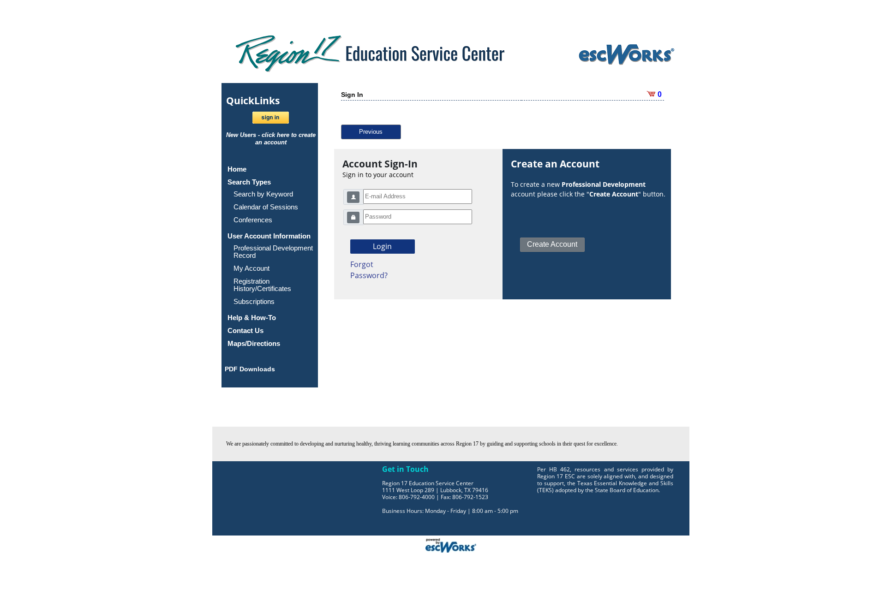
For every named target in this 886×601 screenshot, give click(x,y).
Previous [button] (371, 131)
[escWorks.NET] (450, 544)
